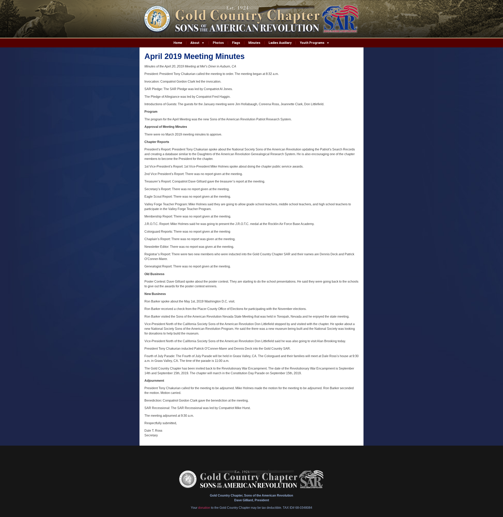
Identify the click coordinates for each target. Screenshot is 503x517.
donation (204, 507)
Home (177, 43)
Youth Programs (312, 43)
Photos (218, 43)
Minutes (254, 43)
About (194, 43)
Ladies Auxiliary (280, 43)
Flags (236, 43)
